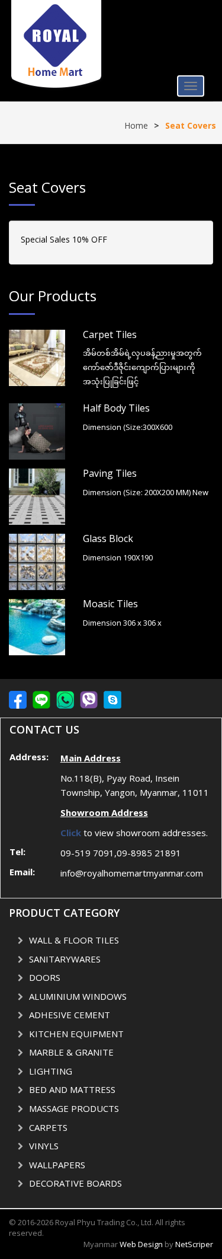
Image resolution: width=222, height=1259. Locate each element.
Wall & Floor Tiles (74, 940)
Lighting (50, 1071)
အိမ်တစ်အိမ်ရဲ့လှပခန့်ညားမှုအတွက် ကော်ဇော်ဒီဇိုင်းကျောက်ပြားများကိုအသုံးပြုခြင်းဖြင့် (142, 367)
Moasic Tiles (110, 603)
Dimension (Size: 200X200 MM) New (145, 492)
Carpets (48, 1127)
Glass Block (108, 538)
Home (136, 125)
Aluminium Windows (78, 996)
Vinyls (44, 1146)
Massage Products (74, 1108)
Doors (44, 977)
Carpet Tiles (110, 334)
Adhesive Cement (69, 1015)
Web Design (141, 1244)
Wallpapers (57, 1165)
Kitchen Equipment (76, 1034)
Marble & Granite (71, 1052)
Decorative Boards (75, 1183)
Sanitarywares (65, 959)
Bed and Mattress (72, 1089)
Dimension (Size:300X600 (127, 427)
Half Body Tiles (116, 408)
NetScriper (194, 1244)
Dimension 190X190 (118, 557)
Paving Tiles (110, 473)
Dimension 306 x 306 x (122, 622)
